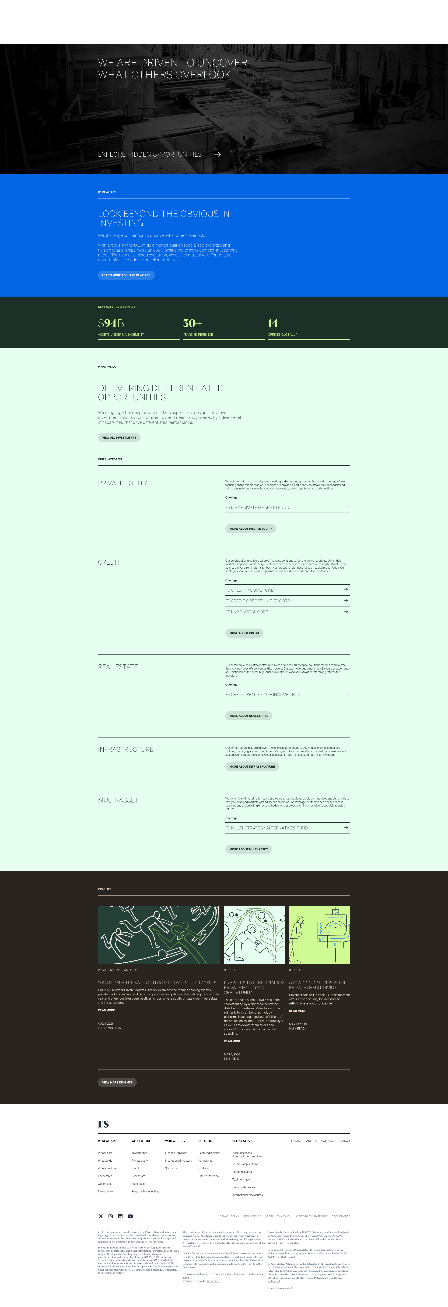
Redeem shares (242, 1172)
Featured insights (209, 1153)
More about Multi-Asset (249, 849)
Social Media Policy (278, 1216)
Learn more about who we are (126, 275)
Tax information (241, 1179)
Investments (139, 1153)
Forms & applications (245, 1164)
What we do (105, 1160)
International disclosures (247, 1195)
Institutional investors (178, 1160)
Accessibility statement (311, 1216)
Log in (295, 1140)
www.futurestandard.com (112, 1257)
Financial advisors (176, 1153)
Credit (135, 1168)
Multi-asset (139, 1183)
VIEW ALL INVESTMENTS (119, 438)
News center (106, 1191)
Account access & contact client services (247, 1154)
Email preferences (243, 1187)
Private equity (140, 1160)
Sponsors (171, 1168)
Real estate (138, 1176)
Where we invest (108, 1168)
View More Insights (117, 1082)
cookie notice (341, 1216)
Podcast (204, 1168)
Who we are (105, 1153)
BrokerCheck (274, 1281)
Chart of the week (209, 1176)
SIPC (217, 1281)
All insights (205, 1160)
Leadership (105, 1176)
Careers (310, 1140)
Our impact (105, 1183)
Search (344, 1140)
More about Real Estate (249, 716)
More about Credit (244, 633)
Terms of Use (252, 1216)
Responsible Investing (145, 1191)
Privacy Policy (229, 1216)
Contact (328, 1140)
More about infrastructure (252, 767)
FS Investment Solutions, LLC (282, 1249)
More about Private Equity (251, 529)
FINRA (210, 1281)
